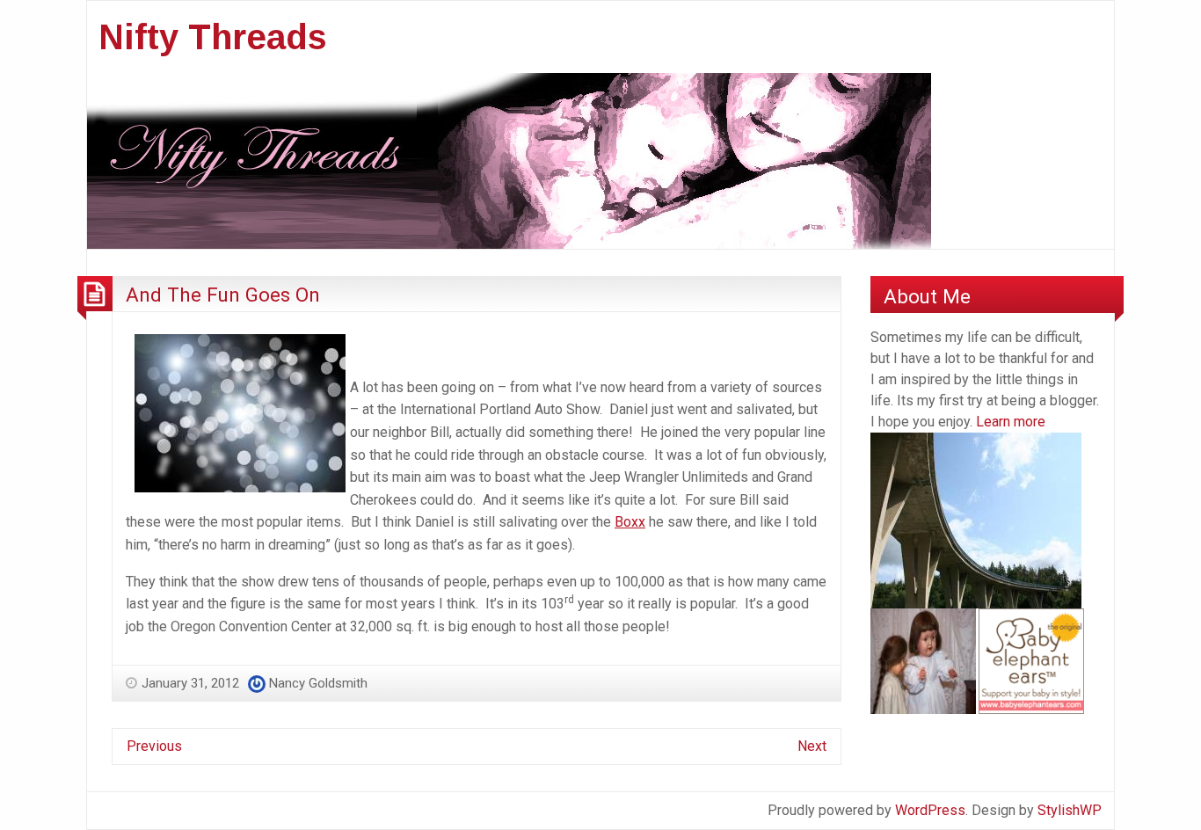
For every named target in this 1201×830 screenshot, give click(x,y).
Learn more (1010, 421)
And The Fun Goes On (223, 294)
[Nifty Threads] (509, 159)
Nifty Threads (212, 37)
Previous (154, 746)
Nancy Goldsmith (318, 683)
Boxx (630, 521)
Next (811, 746)
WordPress (930, 810)
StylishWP (1069, 810)
